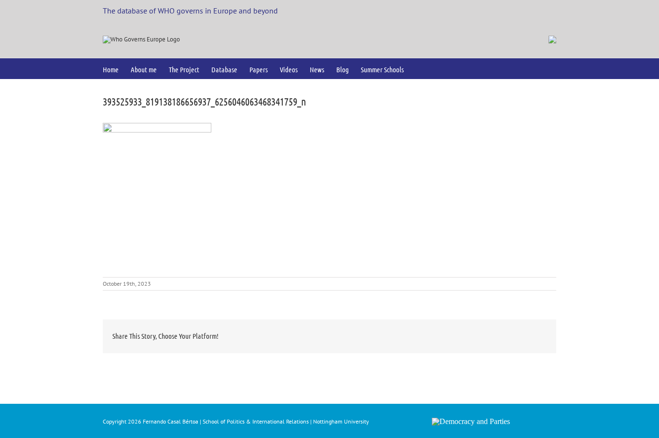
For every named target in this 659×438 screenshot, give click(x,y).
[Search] (419, 68)
